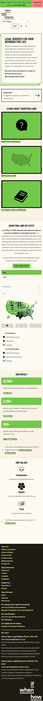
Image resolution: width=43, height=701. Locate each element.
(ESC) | (38, 3)
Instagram (5, 579)
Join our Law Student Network (13, 617)
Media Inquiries (7, 561)
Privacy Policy (6, 558)
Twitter (4, 573)
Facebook (5, 570)
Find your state (21, 266)
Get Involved (8, 416)
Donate (4, 588)
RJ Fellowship (6, 619)
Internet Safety (7, 552)
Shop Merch (6, 585)
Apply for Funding (10, 439)
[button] (15, 21)
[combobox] (21, 293)
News (3, 595)
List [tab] (4, 277)
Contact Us (7, 393)
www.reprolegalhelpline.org (12, 639)
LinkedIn (4, 576)
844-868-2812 (19, 5)
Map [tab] (4, 272)
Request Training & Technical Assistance (17, 610)
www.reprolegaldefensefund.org (14, 667)
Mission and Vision (8, 549)
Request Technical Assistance (13, 626)
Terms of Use (6, 555)
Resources (5, 601)
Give (15, 26)
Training (4, 598)
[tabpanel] (21, 325)
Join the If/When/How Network (13, 607)
